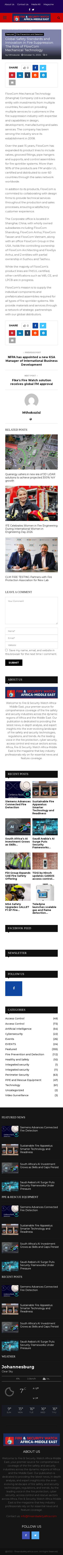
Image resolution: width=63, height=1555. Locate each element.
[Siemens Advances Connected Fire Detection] (18, 789)
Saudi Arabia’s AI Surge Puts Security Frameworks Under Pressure (37, 1185)
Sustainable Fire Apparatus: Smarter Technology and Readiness (36, 1149)
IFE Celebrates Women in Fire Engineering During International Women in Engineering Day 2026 (31, 529)
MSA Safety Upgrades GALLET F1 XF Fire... (17, 907)
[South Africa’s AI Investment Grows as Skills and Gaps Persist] (18, 826)
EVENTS (10, 1044)
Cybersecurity (14, 1033)
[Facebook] (26, 1535)
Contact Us (22, 4)
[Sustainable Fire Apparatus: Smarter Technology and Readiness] (45, 789)
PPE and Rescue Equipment (23, 1080)
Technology (12, 1085)
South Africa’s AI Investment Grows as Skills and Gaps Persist (39, 1166)
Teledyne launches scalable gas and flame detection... (44, 908)
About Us (9, 4)
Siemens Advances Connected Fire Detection (18, 804)
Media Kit (36, 4)
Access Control (14, 1018)
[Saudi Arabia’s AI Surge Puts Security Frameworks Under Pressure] (45, 826)
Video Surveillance (17, 1095)
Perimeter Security (17, 1074)
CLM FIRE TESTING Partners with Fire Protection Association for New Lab (28, 578)
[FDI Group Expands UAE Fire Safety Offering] (18, 861)
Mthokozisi (14, 55)
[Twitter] (35, 1535)
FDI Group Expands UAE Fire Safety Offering (17, 875)
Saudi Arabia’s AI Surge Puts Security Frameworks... (43, 843)
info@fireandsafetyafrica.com (39, 1516)
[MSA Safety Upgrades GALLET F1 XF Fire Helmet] (18, 892)
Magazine (49, 4)
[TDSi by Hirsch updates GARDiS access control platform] (45, 861)
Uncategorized (14, 1090)
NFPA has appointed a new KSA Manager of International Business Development (32, 360)
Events (9, 1039)
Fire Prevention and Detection (29, 34)
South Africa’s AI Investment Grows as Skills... (17, 841)
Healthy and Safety (17, 1059)
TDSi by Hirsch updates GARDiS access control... (43, 875)
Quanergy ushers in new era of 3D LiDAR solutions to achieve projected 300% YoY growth (30, 477)
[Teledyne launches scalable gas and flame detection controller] (45, 892)
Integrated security (17, 1064)
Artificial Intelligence (18, 1028)
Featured (10, 34)
